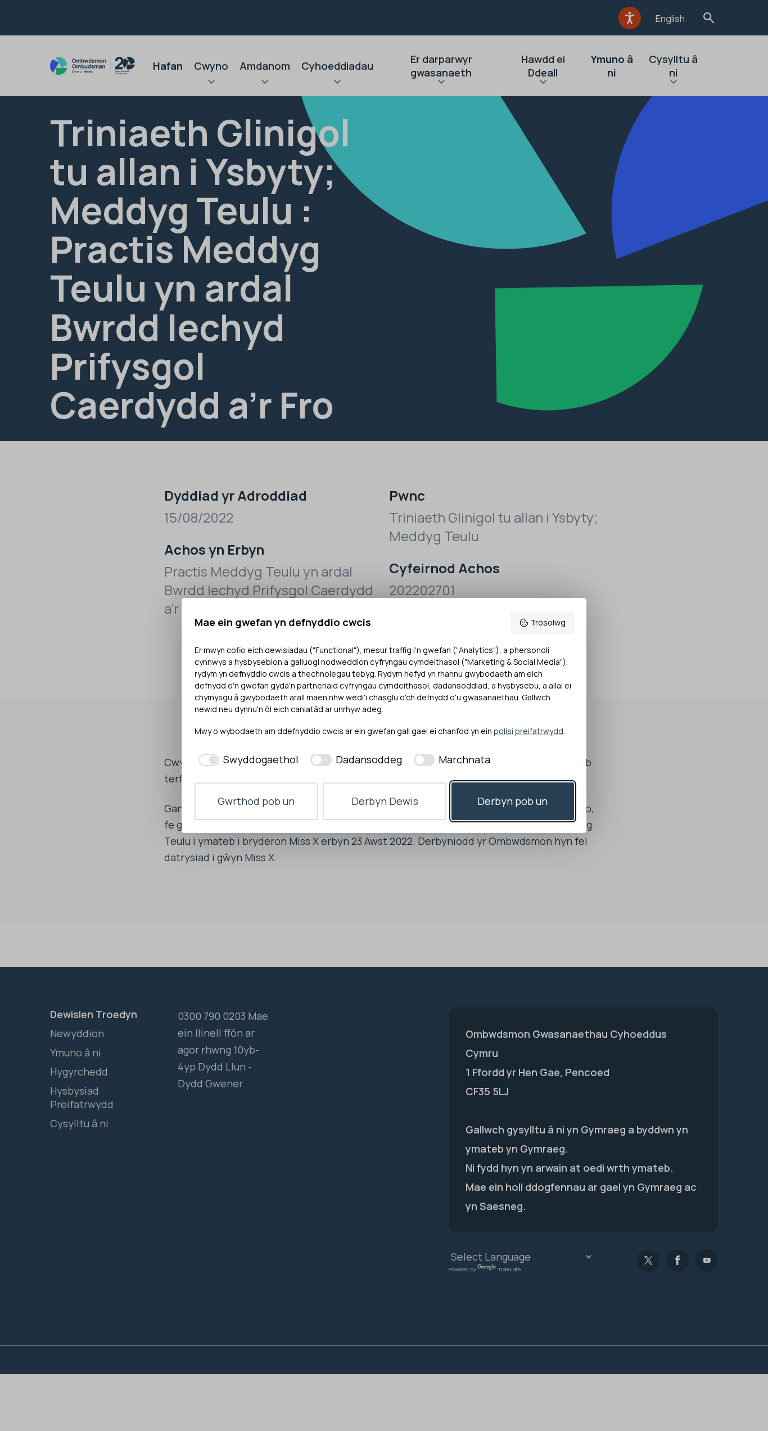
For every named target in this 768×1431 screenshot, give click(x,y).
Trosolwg (548, 622)
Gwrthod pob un (256, 801)
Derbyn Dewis (384, 801)
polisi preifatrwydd (528, 731)
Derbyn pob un (512, 801)
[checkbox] (247, 759)
